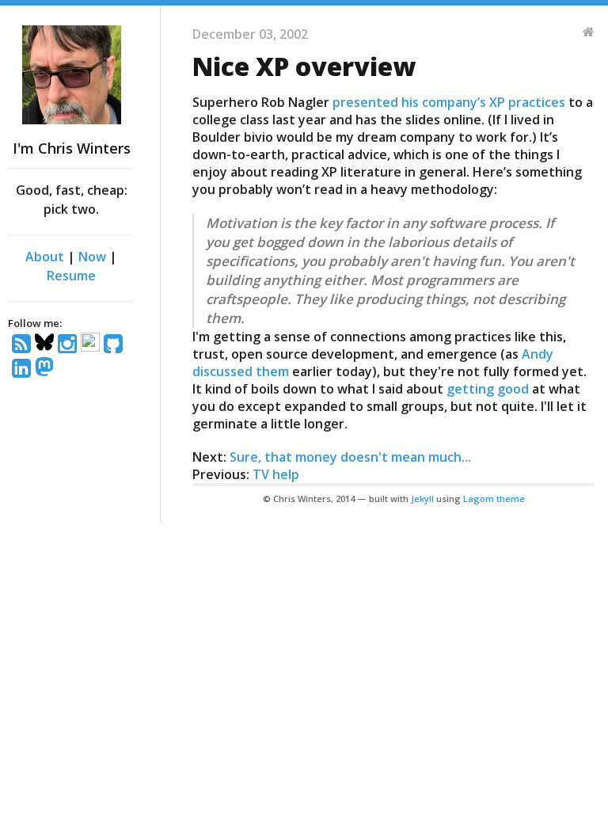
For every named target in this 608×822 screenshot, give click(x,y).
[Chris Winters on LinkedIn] (23, 369)
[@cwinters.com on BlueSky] (46, 345)
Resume (71, 275)
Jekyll (422, 498)
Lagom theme (494, 498)
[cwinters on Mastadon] (46, 369)
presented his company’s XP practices (448, 102)
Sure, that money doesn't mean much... (350, 457)
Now (92, 256)
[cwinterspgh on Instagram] (69, 345)
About (44, 256)
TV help (276, 474)
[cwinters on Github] (115, 345)
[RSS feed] (23, 345)
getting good (487, 389)
